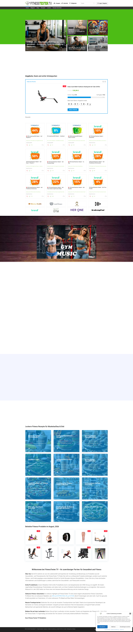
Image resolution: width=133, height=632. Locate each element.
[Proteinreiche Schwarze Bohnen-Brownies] (66, 511)
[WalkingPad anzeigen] (98, 210)
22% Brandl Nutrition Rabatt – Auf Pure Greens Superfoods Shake (55, 188)
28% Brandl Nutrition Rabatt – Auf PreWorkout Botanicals (34, 188)
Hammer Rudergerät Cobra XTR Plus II (78, 86)
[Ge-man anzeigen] (77, 204)
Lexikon (49, 7)
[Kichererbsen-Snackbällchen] (95, 465)
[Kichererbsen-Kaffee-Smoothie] (95, 488)
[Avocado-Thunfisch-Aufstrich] (38, 511)
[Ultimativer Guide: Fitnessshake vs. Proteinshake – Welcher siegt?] (95, 290)
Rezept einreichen (57, 7)
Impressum (122, 629)
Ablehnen (113, 626)
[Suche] (94, 3)
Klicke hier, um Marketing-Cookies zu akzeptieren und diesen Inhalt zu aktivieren (66, 242)
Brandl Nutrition (92, 142)
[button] (130, 613)
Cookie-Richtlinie (107, 629)
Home (27, 7)
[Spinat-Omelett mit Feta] (95, 511)
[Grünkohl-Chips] (38, 465)
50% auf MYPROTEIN (58, 596)
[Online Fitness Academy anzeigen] (56, 204)
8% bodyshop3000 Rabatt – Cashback (55, 136)
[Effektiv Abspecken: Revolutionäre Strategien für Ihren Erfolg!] (66, 290)
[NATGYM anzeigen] (56, 210)
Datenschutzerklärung (115, 629)
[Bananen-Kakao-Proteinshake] (38, 441)
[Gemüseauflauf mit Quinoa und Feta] (38, 488)
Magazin (33, 7)
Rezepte (43, 7)
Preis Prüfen (73, 109)
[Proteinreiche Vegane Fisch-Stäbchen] (66, 488)
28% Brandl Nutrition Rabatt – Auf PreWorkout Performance (96, 162)
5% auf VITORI (69, 596)
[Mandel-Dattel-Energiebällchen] (95, 441)
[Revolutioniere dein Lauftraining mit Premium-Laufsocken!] (95, 315)
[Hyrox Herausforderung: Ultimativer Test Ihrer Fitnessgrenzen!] (95, 341)
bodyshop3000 (29, 142)
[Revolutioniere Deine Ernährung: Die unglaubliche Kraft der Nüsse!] (38, 341)
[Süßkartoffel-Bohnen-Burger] (66, 441)
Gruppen (57, 3)
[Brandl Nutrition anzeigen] (35, 210)
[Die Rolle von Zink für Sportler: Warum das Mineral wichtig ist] (38, 315)
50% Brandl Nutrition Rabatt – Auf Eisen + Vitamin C (33, 162)
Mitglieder (74, 3)
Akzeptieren (102, 626)
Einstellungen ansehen (125, 626)
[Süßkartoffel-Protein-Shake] (66, 465)
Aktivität (65, 3)
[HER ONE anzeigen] (77, 210)
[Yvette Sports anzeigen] (98, 204)
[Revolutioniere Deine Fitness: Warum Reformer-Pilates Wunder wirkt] (66, 341)
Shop (38, 7)
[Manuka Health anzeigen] (35, 204)
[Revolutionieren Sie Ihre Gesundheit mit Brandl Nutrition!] (66, 315)
